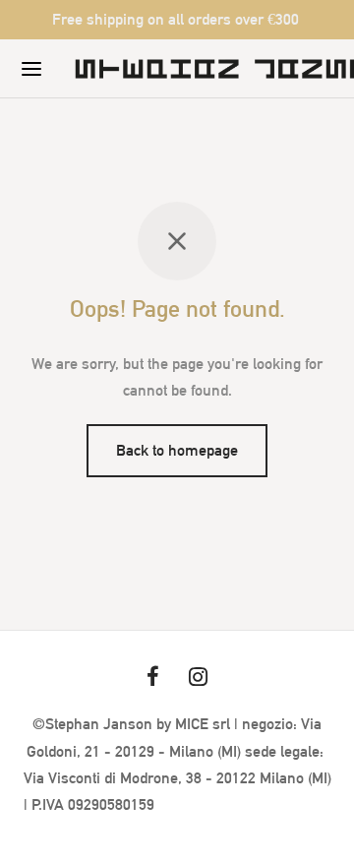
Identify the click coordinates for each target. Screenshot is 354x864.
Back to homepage (177, 450)
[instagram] (198, 678)
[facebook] (153, 678)
